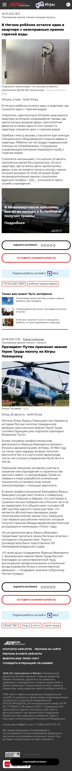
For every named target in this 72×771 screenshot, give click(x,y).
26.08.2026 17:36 (11, 339)
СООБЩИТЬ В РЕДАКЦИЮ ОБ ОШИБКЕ (28, 663)
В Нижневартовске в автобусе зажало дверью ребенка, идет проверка (40, 299)
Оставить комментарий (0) (36, 257)
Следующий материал (34, 762)
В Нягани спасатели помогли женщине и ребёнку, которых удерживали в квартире (38, 321)
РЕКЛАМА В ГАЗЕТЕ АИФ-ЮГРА (22, 653)
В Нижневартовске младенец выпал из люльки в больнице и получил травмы (32, 211)
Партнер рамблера (32, 755)
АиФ (4, 93)
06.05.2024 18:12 (11, 13)
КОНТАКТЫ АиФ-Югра (17, 649)
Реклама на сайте (48, 649)
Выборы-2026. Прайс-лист (21, 658)
